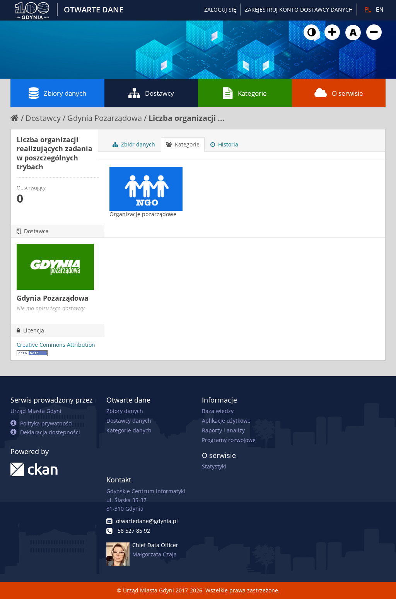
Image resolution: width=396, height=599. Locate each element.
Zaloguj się (220, 9)
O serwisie (347, 93)
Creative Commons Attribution (56, 344)
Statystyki (214, 466)
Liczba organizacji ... (186, 118)
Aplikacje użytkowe (226, 420)
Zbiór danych (137, 144)
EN (379, 9)
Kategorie (252, 93)
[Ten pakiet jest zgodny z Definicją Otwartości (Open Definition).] (32, 352)
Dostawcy (159, 93)
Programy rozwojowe (229, 440)
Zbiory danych (65, 93)
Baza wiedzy (218, 411)
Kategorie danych (129, 430)
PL (368, 9)
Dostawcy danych (128, 420)
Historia (227, 144)
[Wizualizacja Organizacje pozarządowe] (146, 196)
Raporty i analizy (223, 430)
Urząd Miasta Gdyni (35, 411)
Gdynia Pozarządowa (104, 118)
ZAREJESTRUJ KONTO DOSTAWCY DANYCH (299, 9)
